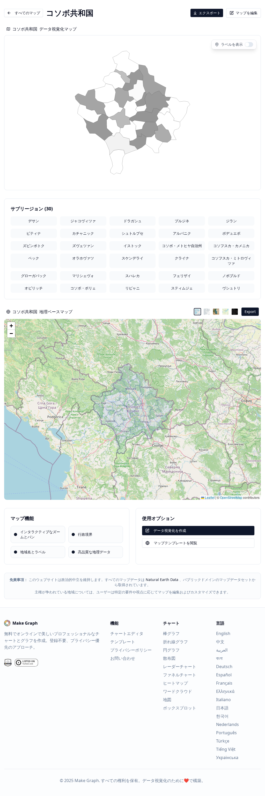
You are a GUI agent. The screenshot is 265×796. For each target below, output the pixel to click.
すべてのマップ (27, 12)
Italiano (223, 699)
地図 (167, 699)
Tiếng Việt (225, 749)
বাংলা (219, 658)
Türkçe (222, 741)
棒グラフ (171, 633)
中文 (220, 642)
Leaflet (209, 497)
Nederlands (227, 724)
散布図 (169, 658)
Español (224, 675)
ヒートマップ (175, 683)
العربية (221, 650)
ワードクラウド (177, 691)
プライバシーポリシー (131, 650)
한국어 (222, 716)
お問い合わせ (122, 658)
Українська (227, 757)
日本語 (222, 708)
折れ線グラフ (175, 642)
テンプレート (122, 642)
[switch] (249, 44)
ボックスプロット (179, 708)
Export (250, 311)
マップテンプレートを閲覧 (175, 542)
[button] (11, 326)
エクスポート (209, 12)
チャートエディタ (126, 633)
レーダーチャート (179, 666)
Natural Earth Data (162, 579)
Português (226, 733)
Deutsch (224, 666)
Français (224, 683)
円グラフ (171, 650)
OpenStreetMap (231, 497)
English (223, 633)
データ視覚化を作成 (169, 530)
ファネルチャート (179, 675)
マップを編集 (246, 12)
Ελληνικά (225, 691)
